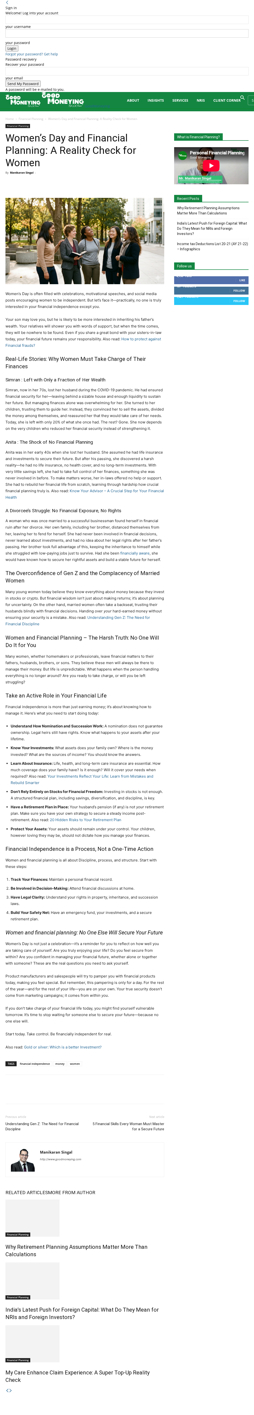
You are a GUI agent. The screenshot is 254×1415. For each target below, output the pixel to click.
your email (14, 78)
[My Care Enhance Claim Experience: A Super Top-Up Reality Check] (84, 1343)
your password (17, 42)
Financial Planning (31, 119)
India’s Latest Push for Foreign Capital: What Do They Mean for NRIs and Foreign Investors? (212, 228)
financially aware (135, 553)
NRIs (201, 100)
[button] (243, 98)
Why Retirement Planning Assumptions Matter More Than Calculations (208, 210)
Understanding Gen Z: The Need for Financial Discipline (42, 1126)
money (59, 1064)
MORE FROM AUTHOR (71, 1192)
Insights (156, 100)
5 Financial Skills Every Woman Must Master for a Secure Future (128, 1126)
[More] (56, 184)
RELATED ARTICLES (26, 1192)
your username (18, 26)
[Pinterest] (33, 184)
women (75, 1064)
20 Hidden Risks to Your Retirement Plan (85, 819)
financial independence (35, 1064)
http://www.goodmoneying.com (60, 1159)
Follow (239, 290)
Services (180, 100)
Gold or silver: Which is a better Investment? (63, 1047)
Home (9, 119)
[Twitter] (22, 184)
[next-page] (10, 1391)
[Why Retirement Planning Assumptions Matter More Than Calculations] (84, 1218)
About (133, 100)
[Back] (7, 2)
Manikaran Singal (21, 172)
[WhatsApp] (45, 184)
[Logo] (23, 106)
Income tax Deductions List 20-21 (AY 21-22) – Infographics (212, 246)
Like (242, 280)
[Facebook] (10, 184)
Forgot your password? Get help (31, 54)
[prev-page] (7, 1391)
